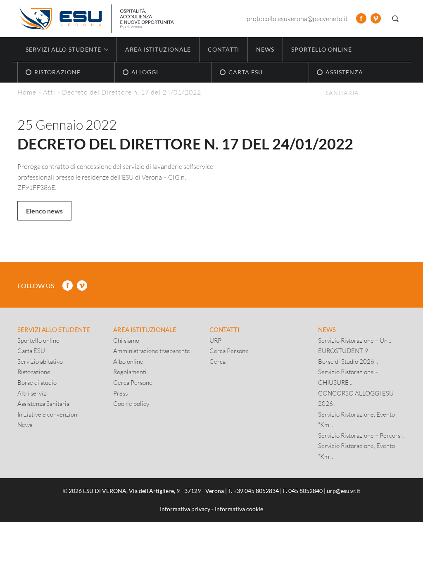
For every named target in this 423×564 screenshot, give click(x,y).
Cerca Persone (132, 382)
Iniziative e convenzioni (48, 414)
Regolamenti (130, 371)
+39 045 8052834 (256, 490)
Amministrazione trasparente (151, 350)
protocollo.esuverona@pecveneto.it (297, 18)
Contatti (223, 49)
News (265, 49)
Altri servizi (32, 393)
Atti (49, 92)
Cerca (217, 361)
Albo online (128, 361)
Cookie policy (131, 403)
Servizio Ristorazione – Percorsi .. (362, 435)
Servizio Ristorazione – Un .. (354, 340)
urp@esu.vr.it (343, 490)
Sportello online (321, 49)
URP (215, 340)
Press (120, 393)
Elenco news (44, 211)
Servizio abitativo (40, 361)
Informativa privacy (185, 508)
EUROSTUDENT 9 (343, 350)
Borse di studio (37, 382)
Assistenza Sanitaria (43, 403)
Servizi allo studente (53, 329)
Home (26, 92)
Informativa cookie (239, 508)
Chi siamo (126, 340)
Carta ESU (31, 350)
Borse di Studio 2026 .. (348, 361)
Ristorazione (33, 371)
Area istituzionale (158, 49)
